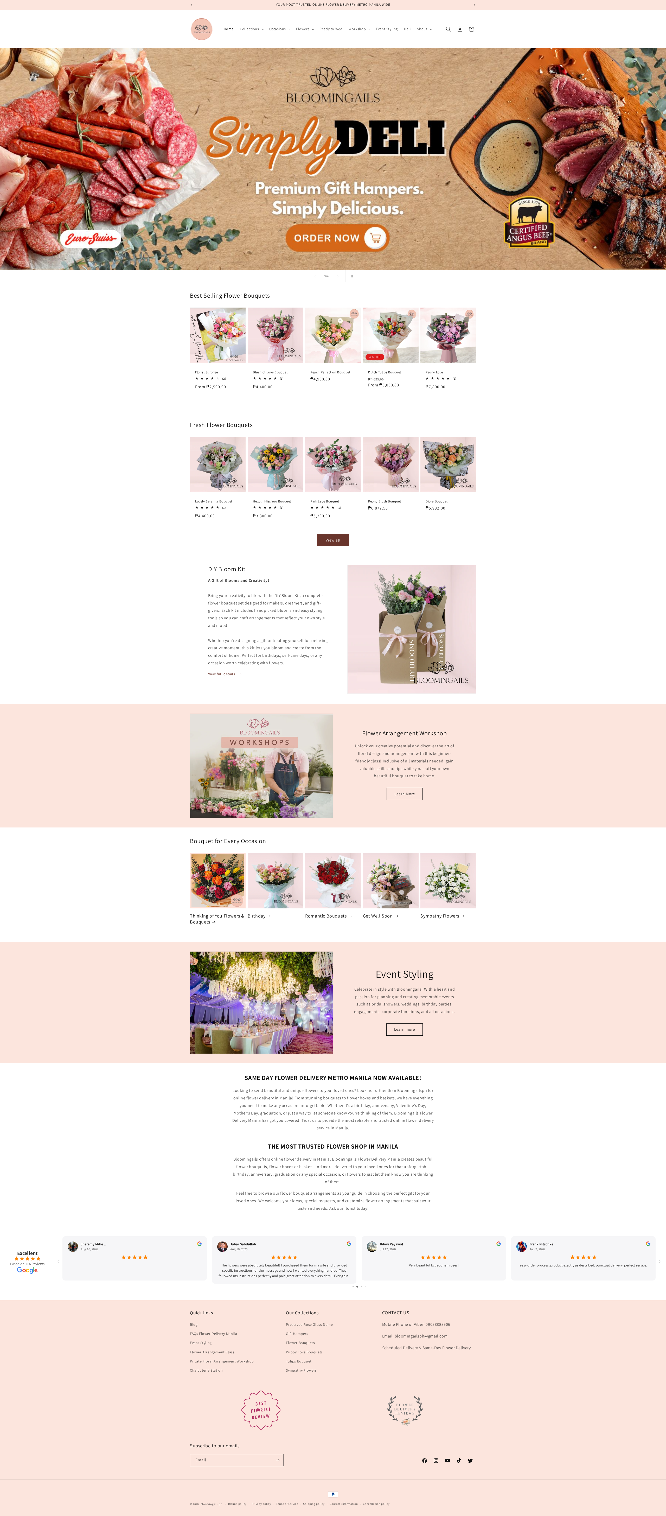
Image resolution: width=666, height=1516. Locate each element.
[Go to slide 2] (355, 1286)
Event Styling (201, 1342)
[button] (251, 28)
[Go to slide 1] (351, 1286)
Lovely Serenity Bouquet (213, 501)
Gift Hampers (297, 1333)
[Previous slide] (315, 276)
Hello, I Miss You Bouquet (272, 501)
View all (333, 540)
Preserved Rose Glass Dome (309, 1324)
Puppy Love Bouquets (304, 1352)
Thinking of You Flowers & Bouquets (217, 919)
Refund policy (237, 1504)
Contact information (344, 1504)
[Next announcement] (474, 5)
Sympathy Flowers (439, 916)
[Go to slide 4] (363, 1286)
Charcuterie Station (206, 1370)
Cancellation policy (376, 1504)
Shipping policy (314, 1504)
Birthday (257, 916)
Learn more (404, 1029)
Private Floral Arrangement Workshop (222, 1361)
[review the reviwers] (199, 1244)
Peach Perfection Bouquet (330, 372)
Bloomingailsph (211, 1504)
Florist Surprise (206, 372)
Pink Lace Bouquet (324, 501)
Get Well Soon (378, 916)
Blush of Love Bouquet (270, 372)
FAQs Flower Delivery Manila (213, 1333)
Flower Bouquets (300, 1342)
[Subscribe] (277, 1460)
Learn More (404, 793)
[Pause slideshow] (351, 276)
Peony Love (434, 372)
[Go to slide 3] (359, 1287)
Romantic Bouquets (326, 916)
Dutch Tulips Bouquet (384, 372)
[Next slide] (338, 276)
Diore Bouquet (437, 501)
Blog (193, 1324)
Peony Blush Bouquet (384, 501)
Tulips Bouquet (298, 1361)
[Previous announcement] (191, 5)
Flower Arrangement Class (212, 1352)
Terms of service (287, 1504)
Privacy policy (261, 1504)
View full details (222, 674)
